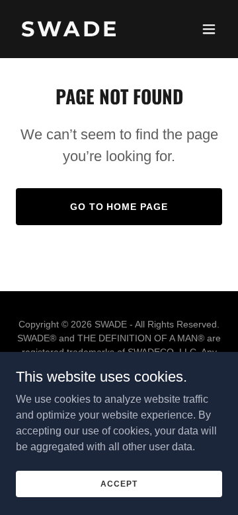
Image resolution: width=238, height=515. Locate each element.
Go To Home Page (119, 206)
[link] (88, 32)
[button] (209, 29)
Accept (118, 483)
